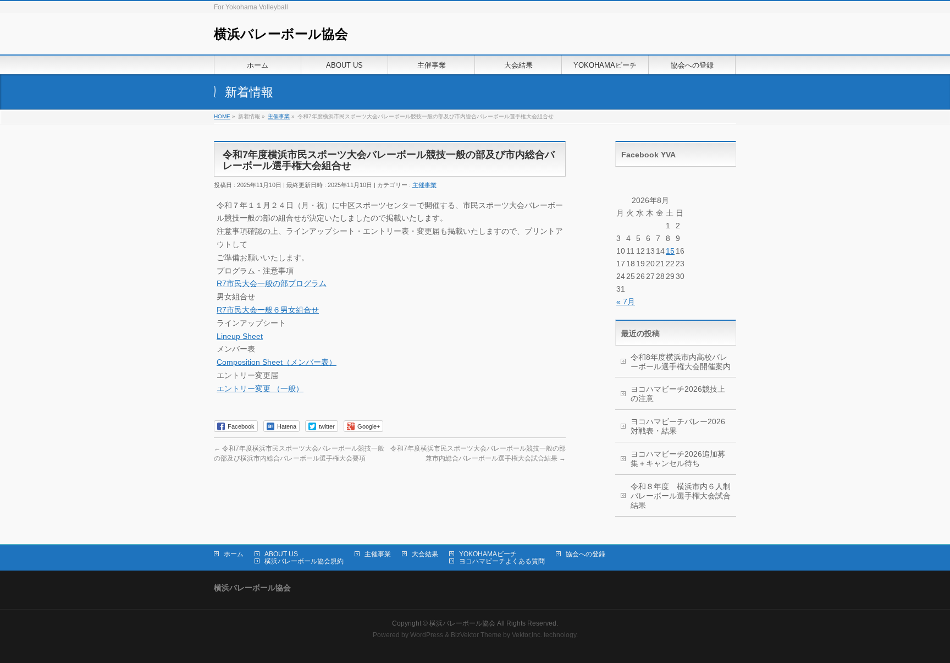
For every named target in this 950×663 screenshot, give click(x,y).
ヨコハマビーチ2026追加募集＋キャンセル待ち (678, 459)
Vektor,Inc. (527, 635)
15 (670, 250)
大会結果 (425, 554)
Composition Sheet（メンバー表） (276, 362)
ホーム (234, 554)
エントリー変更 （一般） (260, 388)
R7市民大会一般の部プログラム (272, 283)
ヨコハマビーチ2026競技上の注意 (678, 394)
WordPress (426, 635)
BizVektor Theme (476, 635)
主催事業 (424, 185)
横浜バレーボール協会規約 (304, 561)
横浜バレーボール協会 (281, 33)
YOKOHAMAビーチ (488, 554)
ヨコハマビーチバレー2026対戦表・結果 (678, 426)
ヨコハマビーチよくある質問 (502, 561)
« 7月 (625, 301)
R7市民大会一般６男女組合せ (268, 309)
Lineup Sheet (240, 336)
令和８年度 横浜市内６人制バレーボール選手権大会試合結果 (681, 495)
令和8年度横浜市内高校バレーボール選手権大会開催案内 (681, 362)
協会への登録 (585, 554)
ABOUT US (281, 554)
